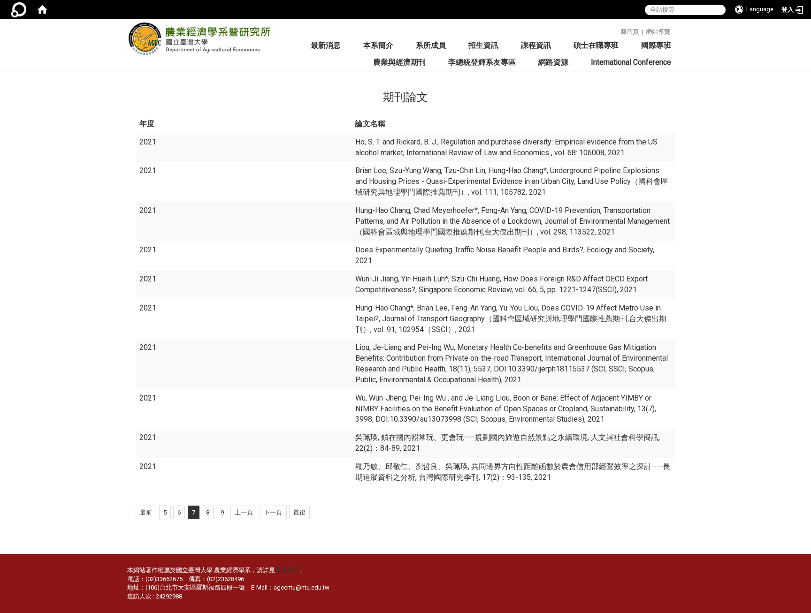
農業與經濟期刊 (399, 62)
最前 (146, 512)
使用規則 (287, 570)
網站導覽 (658, 31)
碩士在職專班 (596, 45)
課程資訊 (536, 45)
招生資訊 (483, 45)
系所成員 (431, 45)
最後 (299, 512)
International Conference (631, 62)
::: (617, 30)
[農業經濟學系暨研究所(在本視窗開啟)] (202, 42)
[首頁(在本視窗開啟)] (42, 9)
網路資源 (553, 62)
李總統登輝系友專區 (482, 62)
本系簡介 (378, 45)
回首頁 (629, 31)
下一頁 (273, 512)
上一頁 (244, 512)
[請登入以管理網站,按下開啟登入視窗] (19, 9)
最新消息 (326, 45)
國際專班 (656, 45)
